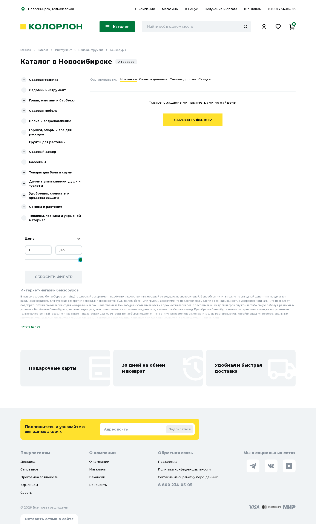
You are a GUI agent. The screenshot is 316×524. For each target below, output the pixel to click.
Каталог (43, 50)
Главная (25, 50)
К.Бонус (192, 9)
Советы (26, 493)
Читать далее (30, 326)
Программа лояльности (39, 477)
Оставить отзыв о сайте (49, 519)
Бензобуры (118, 50)
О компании (145, 9)
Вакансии (97, 477)
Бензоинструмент (90, 50)
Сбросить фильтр (53, 277)
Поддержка (167, 462)
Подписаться (180, 429)
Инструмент (63, 50)
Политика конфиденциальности (184, 469)
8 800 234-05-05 (282, 9)
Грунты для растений (47, 142)
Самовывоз (29, 469)
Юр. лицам (253, 9)
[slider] (80, 260)
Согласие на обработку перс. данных (188, 477)
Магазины (170, 9)
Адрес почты (116, 429)
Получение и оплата (221, 9)
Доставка (27, 462)
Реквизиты (98, 485)
